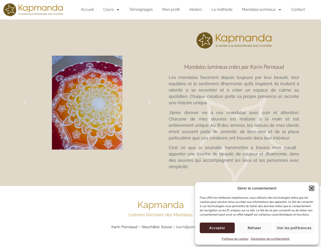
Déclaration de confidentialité (270, 238)
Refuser (254, 228)
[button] (311, 188)
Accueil (87, 9)
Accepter (217, 228)
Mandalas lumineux (259, 9)
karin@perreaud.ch (193, 226)
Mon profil (171, 9)
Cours (108, 9)
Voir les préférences (294, 228)
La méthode (221, 9)
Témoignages (141, 9)
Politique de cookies (235, 238)
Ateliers (195, 9)
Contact (298, 9)
